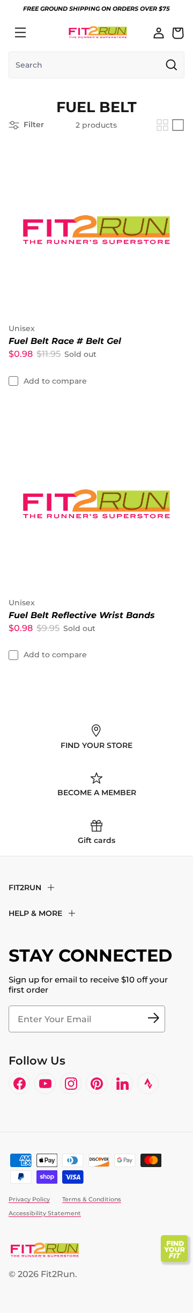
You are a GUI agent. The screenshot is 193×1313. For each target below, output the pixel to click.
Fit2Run (58, 1274)
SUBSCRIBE (153, 1019)
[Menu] (20, 33)
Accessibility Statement (45, 1213)
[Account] (158, 32)
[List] (178, 125)
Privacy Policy (29, 1199)
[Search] (44, 33)
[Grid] (162, 125)
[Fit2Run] (98, 32)
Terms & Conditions (91, 1199)
